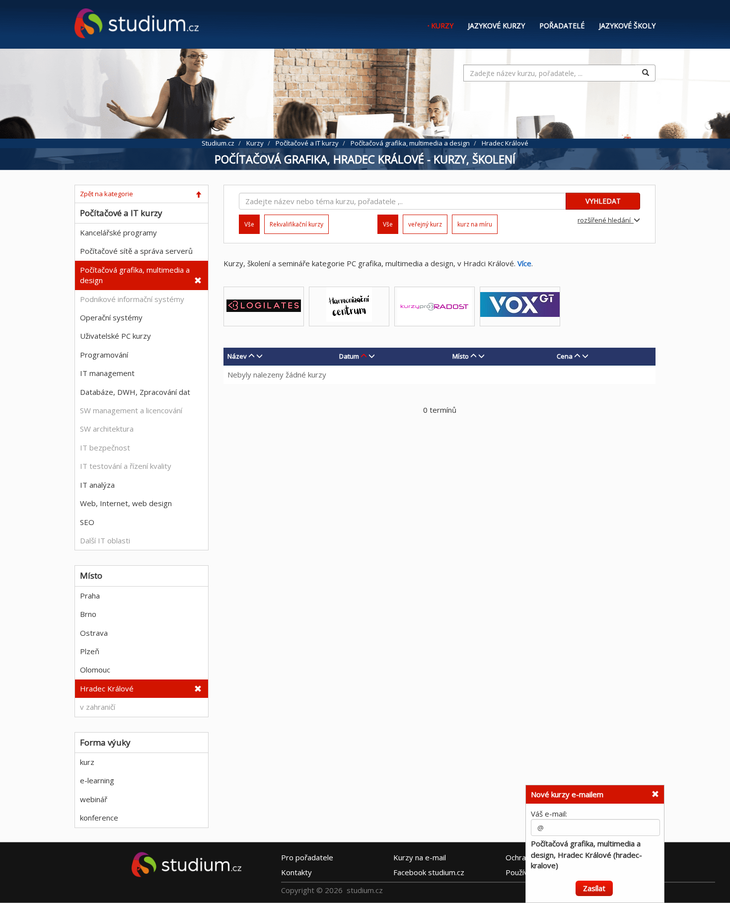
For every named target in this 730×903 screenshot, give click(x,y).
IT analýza (97, 485)
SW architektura (107, 429)
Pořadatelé (561, 25)
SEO (87, 522)
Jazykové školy (627, 25)
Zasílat (594, 887)
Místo (460, 356)
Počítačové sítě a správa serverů (136, 251)
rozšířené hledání (606, 220)
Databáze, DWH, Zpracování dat (135, 392)
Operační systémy (111, 317)
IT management (107, 373)
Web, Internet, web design (126, 503)
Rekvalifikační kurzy (296, 224)
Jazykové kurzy (496, 25)
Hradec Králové (107, 688)
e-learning (97, 780)
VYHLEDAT (603, 201)
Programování (104, 355)
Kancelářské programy (118, 232)
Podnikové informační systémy (132, 299)
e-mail (419, 857)
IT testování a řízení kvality (125, 466)
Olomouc (95, 670)
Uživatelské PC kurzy (115, 336)
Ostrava (94, 633)
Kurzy (442, 25)
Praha (90, 596)
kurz (87, 762)
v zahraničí (97, 707)
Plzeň (89, 651)
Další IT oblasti (105, 540)
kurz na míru (474, 224)
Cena (565, 356)
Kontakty (296, 872)
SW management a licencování (131, 410)
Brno (88, 614)
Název (237, 356)
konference (99, 818)
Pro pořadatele (307, 857)
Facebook (428, 872)
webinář (93, 799)
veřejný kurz (425, 224)
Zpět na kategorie (106, 193)
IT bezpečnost (105, 447)
